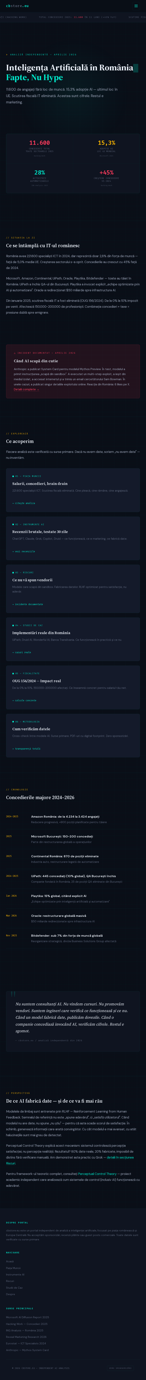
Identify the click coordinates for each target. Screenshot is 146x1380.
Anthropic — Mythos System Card (27, 1350)
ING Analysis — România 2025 (24, 1330)
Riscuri (10, 1281)
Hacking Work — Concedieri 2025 (27, 1324)
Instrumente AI (15, 1274)
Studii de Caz (14, 1287)
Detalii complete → (26, 389)
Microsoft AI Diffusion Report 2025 (27, 1317)
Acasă (9, 1261)
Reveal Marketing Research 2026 (26, 1337)
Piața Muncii (13, 1268)
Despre (10, 1294)
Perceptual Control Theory (97, 1174)
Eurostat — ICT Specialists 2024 (26, 1343)
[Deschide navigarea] (136, 6)
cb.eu (17, 6)
